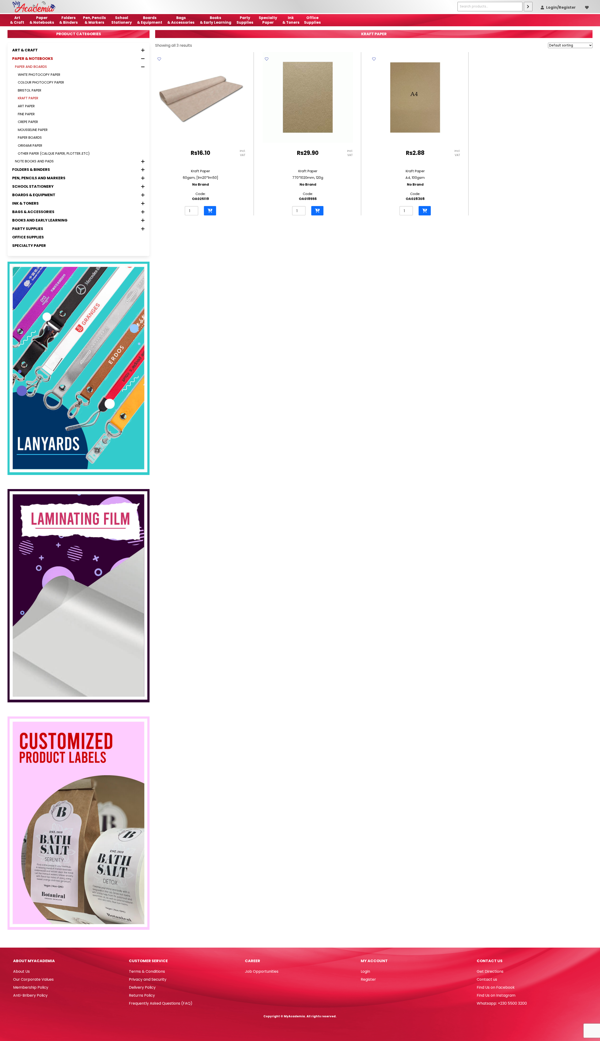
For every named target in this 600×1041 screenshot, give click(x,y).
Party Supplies (244, 20)
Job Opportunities (261, 971)
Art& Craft (17, 20)
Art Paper (26, 106)
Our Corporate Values (33, 979)
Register (368, 979)
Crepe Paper (28, 121)
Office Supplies (28, 237)
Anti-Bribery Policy (30, 995)
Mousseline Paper (33, 129)
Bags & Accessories (181, 20)
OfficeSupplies (312, 20)
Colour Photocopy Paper (41, 82)
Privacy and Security (147, 979)
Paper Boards (30, 137)
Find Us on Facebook (496, 987)
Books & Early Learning (215, 20)
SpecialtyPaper (268, 20)
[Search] (528, 6)
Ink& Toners (291, 20)
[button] (210, 210)
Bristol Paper (29, 90)
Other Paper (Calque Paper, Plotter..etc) (54, 153)
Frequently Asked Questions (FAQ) (160, 1003)
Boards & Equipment (149, 20)
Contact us (487, 979)
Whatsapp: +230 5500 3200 (502, 1003)
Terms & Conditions (147, 971)
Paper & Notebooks (42, 20)
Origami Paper (30, 145)
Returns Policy (142, 995)
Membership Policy (30, 987)
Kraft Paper (28, 98)
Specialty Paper (29, 245)
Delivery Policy (142, 987)
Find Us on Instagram (496, 995)
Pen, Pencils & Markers (94, 20)
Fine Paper (26, 114)
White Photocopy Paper (39, 74)
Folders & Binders (68, 20)
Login (365, 971)
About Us (21, 971)
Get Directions (490, 971)
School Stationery (121, 20)
